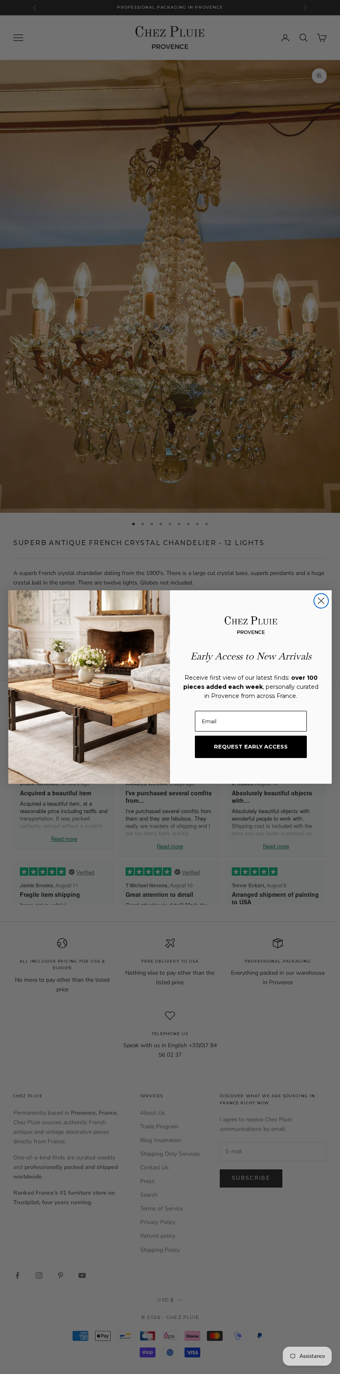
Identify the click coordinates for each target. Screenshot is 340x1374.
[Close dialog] (321, 601)
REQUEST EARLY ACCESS (251, 746)
